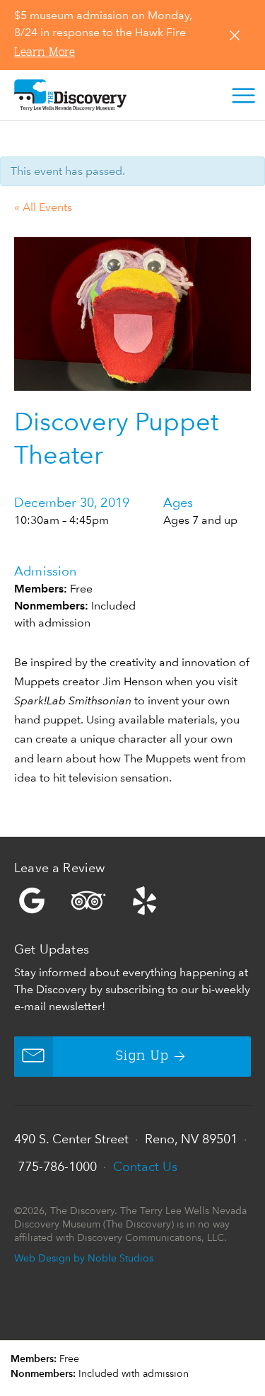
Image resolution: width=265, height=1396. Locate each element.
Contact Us (145, 1166)
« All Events (43, 207)
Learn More (44, 53)
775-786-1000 (57, 1166)
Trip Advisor (88, 900)
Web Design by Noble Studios (83, 1258)
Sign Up (142, 1056)
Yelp (132, 900)
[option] (132, 314)
